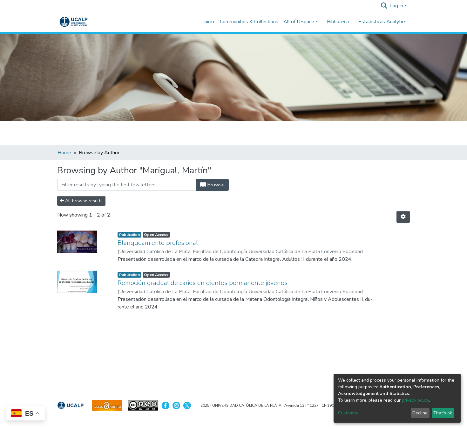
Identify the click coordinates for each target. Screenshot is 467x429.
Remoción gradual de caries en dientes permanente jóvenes (203, 283)
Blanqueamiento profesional (158, 243)
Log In (396, 5)
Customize (348, 413)
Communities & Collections (249, 21)
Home (64, 152)
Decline (420, 413)
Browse (215, 184)
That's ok (442, 413)
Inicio (208, 21)
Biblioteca (338, 21)
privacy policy (415, 400)
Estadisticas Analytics (382, 21)
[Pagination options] (403, 217)
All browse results (83, 201)
